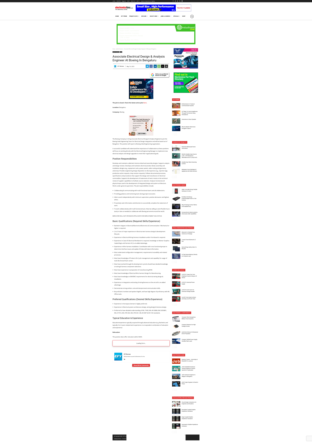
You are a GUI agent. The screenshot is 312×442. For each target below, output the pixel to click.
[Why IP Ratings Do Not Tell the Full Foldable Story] (176, 206)
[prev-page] (173, 134)
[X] (180, 1)
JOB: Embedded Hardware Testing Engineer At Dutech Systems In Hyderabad (188, 368)
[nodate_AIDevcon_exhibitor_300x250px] (141, 98)
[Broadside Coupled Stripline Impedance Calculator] (176, 411)
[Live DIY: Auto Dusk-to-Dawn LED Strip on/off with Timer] (176, 299)
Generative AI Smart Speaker (189, 119)
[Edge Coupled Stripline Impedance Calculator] (176, 418)
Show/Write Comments (141, 365)
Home (114, 49)
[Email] (162, 66)
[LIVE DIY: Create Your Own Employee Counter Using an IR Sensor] (176, 276)
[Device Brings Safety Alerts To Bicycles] (176, 248)
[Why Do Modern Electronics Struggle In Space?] (176, 128)
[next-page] (176, 134)
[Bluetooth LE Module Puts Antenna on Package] (176, 234)
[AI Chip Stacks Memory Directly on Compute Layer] (176, 256)
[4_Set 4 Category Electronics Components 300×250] (186, 92)
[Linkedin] (178, 1)
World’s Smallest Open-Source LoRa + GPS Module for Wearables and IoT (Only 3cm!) (189, 156)
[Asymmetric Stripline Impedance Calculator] (176, 426)
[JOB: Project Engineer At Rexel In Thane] (176, 384)
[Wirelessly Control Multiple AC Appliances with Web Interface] (176, 171)
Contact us (125, 438)
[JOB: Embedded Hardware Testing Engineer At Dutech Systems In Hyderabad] (176, 368)
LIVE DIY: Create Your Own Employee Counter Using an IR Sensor (189, 276)
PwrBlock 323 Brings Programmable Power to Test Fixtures (189, 198)
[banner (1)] (141, 135)
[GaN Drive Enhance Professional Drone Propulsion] (176, 333)
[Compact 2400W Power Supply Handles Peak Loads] (176, 341)
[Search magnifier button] (192, 16)
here (145, 103)
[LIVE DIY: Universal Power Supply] (176, 284)
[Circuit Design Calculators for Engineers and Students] (176, 404)
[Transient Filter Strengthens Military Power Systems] (176, 319)
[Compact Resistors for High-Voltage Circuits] (176, 326)
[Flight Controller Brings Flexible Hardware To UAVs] (176, 191)
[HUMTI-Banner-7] (156, 43)
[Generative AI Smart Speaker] (176, 121)
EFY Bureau (120, 66)
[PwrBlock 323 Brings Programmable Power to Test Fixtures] (176, 198)
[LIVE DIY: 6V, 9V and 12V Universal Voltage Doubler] (176, 291)
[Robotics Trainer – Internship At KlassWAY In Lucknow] (176, 361)
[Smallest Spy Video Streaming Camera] (176, 163)
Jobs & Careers (119, 49)
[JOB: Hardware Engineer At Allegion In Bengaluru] (176, 376)
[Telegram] (147, 66)
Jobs (121, 52)
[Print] (166, 66)
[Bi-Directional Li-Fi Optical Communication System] (176, 105)
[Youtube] (182, 1)
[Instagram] (175, 1)
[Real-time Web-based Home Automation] (176, 148)
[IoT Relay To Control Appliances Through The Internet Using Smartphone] (176, 113)
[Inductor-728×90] (163, 11)
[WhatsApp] (159, 66)
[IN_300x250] (186, 68)
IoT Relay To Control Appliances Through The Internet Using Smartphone (190, 113)
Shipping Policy (117, 438)
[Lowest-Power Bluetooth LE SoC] (176, 241)
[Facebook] (173, 1)
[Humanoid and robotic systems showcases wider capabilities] (176, 214)
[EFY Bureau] (115, 66)
